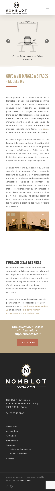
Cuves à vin (11, 426)
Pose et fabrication (18, 453)
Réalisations (12, 440)
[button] (8, 41)
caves (45, 129)
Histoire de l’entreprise (20, 449)
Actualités (11, 436)
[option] (27, 41)
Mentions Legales (24, 480)
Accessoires (12, 431)
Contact (10, 459)
